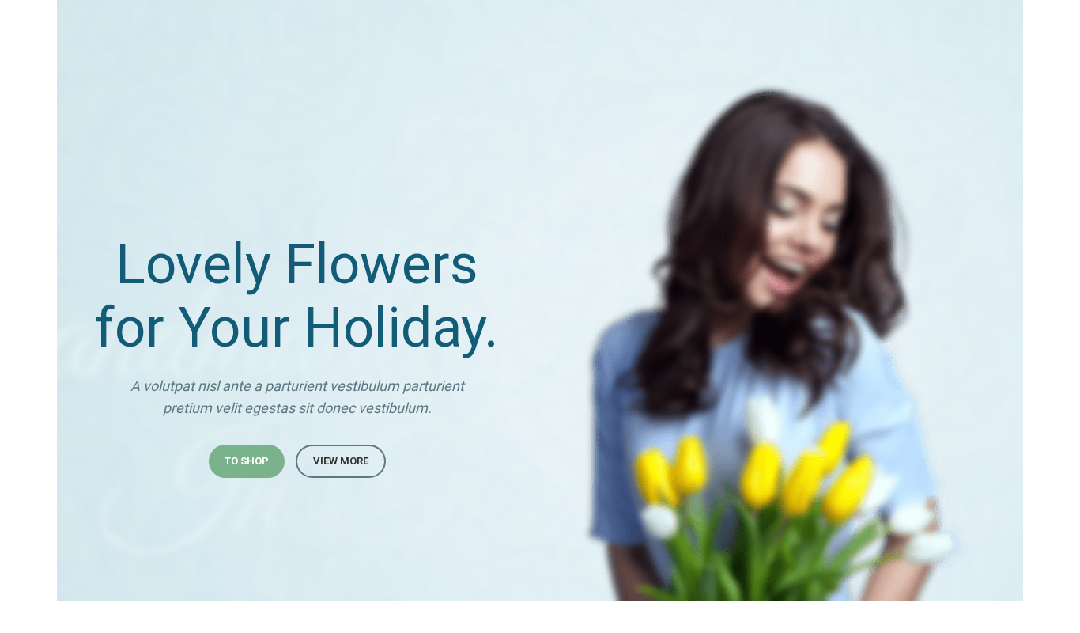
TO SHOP (247, 461)
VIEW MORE (340, 461)
